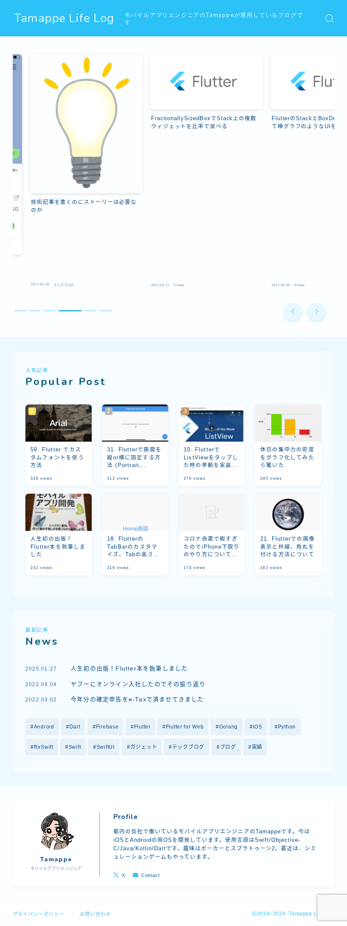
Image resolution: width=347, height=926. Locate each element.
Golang (228, 727)
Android (44, 727)
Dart (74, 727)
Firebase (107, 727)
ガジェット (143, 747)
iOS (257, 727)
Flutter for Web (185, 727)
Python (287, 727)
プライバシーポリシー (38, 914)
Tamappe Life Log (64, 18)
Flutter (142, 727)
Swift (75, 747)
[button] (293, 312)
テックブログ (188, 747)
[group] (69, 172)
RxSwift (43, 747)
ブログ (228, 747)
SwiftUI (105, 747)
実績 (256, 747)
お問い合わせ (95, 914)
